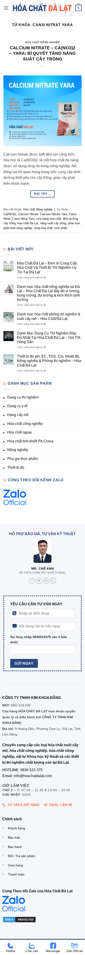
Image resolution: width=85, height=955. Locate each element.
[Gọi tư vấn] (53, 581)
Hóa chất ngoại (19, 432)
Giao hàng (15, 865)
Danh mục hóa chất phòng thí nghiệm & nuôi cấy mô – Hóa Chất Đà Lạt (48, 316)
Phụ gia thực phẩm (22, 459)
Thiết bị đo (15, 467)
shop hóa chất (43, 228)
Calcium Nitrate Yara (53, 214)
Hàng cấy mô (18, 415)
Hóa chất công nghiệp (25, 424)
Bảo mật (14, 837)
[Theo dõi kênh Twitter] (39, 581)
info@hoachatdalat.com (33, 776)
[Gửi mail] (46, 581)
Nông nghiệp (17, 450)
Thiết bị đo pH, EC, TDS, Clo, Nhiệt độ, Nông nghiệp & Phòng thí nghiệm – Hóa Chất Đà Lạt (49, 360)
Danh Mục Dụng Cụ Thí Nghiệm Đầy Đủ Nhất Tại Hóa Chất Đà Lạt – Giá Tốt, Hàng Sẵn (49, 337)
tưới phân (60, 228)
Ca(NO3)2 (9, 214)
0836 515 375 (31, 770)
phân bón (74, 223)
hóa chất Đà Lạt (27, 223)
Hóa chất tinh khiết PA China (30, 441)
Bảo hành (15, 847)
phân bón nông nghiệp (17, 228)
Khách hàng (16, 828)
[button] (6, 7)
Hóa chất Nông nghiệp (42, 42)
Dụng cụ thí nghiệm (23, 397)
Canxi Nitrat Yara (23, 218)
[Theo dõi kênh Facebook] (32, 581)
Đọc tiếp (42, 193)
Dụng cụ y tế (17, 406)
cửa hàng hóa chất (48, 218)
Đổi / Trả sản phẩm (21, 856)
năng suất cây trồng (53, 223)
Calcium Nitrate (28, 214)
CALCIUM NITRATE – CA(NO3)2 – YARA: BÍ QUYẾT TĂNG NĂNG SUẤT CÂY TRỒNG (42, 53)
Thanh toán (16, 874)
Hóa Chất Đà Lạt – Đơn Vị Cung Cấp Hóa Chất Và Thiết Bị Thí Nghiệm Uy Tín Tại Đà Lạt (47, 267)
